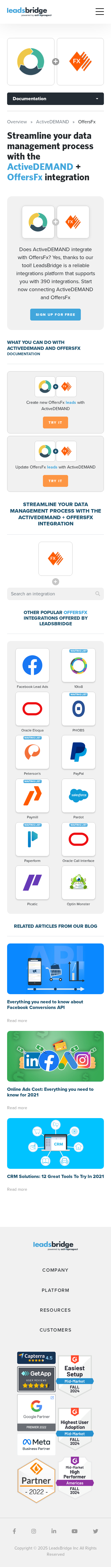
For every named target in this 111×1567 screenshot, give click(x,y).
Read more (17, 1021)
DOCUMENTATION (23, 354)
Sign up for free (55, 314)
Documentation (29, 98)
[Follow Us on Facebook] (14, 1531)
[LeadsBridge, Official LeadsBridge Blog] (29, 11)
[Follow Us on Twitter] (95, 1531)
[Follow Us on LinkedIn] (54, 1531)
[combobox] (55, 594)
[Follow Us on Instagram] (33, 1531)
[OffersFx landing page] (80, 61)
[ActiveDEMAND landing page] (30, 61)
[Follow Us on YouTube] (75, 1531)
